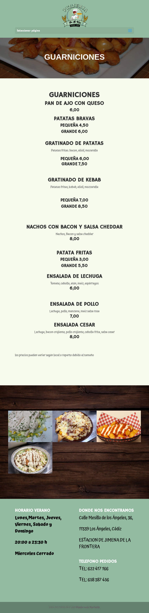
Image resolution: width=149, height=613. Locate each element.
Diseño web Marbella (88, 607)
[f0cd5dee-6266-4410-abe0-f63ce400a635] (74, 441)
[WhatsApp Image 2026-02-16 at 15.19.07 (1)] (119, 441)
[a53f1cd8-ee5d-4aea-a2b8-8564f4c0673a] (30, 441)
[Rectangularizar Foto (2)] (30, 472)
